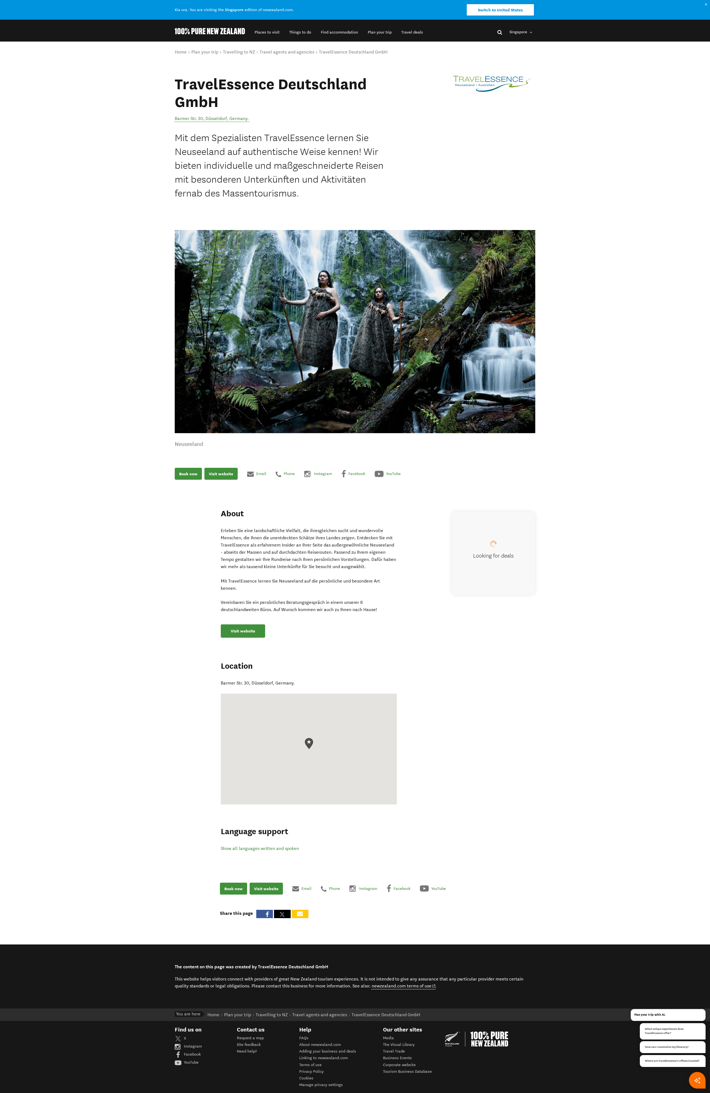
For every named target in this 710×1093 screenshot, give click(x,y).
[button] (267, 32)
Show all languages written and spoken (260, 848)
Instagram (192, 1046)
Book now (188, 474)
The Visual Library (399, 1044)
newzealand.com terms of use (404, 986)
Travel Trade (394, 1051)
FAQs (303, 1038)
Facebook (192, 1054)
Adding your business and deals (327, 1051)
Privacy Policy (311, 1071)
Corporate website (399, 1065)
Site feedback (249, 1044)
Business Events (397, 1058)
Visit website (221, 474)
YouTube (191, 1062)
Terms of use (310, 1065)
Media (388, 1038)
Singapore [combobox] (518, 32)
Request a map (250, 1038)
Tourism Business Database (407, 1071)
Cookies (306, 1078)
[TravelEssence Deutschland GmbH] (493, 84)
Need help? (247, 1051)
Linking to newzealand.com (323, 1058)
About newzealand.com (320, 1044)
